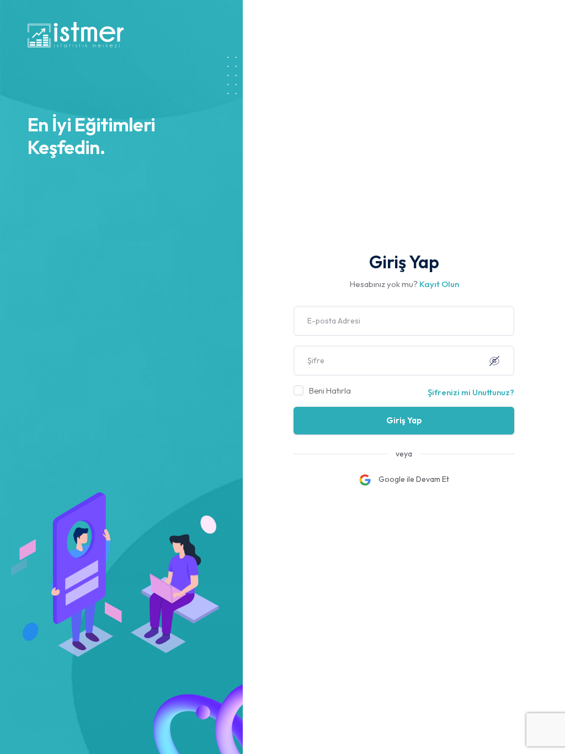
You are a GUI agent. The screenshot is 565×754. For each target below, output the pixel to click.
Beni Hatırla (330, 390)
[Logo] (76, 34)
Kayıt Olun (439, 284)
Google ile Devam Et (413, 479)
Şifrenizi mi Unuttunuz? (471, 392)
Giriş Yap (404, 420)
